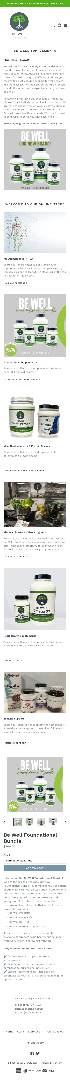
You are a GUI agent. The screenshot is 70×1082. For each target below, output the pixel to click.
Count (7, 855)
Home (9, 1031)
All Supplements (16, 283)
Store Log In (35, 1031)
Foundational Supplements (23, 379)
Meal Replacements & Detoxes (24, 470)
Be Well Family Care (27, 1063)
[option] (17, 822)
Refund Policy (35, 1042)
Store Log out (55, 1031)
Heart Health (14, 660)
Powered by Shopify (52, 1063)
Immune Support (15, 743)
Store (20, 1031)
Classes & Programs (18, 557)
